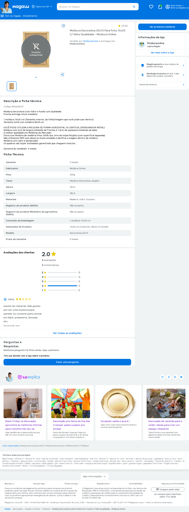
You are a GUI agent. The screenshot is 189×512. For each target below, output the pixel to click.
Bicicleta (36, 463)
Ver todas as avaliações (67, 333)
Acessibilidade (135, 484)
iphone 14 (114, 459)
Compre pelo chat (170, 489)
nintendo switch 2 (163, 461)
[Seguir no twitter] (162, 377)
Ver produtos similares (162, 27)
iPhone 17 (19, 459)
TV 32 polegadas (54, 466)
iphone (5, 461)
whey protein (27, 461)
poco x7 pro (170, 459)
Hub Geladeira (81, 459)
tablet (28, 463)
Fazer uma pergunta (67, 362)
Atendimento (30, 16)
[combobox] (98, 6)
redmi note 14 (65, 463)
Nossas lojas (39, 484)
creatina (15, 461)
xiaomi (139, 461)
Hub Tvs (93, 459)
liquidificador (115, 463)
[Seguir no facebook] (168, 377)
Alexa (24, 466)
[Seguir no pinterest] (181, 377)
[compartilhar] (62, 74)
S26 (38, 459)
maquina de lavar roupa (96, 463)
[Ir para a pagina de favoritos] (151, 6)
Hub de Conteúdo (50, 459)
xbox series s (128, 461)
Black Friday (7, 459)
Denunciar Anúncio (148, 85)
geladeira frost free (152, 463)
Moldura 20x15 (72, 446)
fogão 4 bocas (170, 463)
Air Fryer (130, 459)
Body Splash (47, 463)
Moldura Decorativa (55, 446)
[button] (134, 7)
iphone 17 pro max (63, 461)
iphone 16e (115, 461)
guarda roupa (135, 463)
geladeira (158, 459)
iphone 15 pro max (82, 461)
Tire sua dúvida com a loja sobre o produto (26, 356)
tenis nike (78, 463)
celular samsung (100, 461)
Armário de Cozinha (11, 466)
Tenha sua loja (71, 484)
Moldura (85, 446)
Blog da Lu (9, 484)
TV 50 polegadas (37, 466)
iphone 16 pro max (144, 459)
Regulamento (103, 484)
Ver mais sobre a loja (162, 52)
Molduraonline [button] (90, 41)
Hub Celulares (66, 459)
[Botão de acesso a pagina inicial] (14, 6)
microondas (40, 461)
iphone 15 (103, 459)
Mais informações (92, 476)
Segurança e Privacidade (173, 484)
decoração (18, 509)
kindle (50, 461)
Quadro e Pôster (32, 509)
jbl (56, 463)
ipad (125, 463)
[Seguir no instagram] (174, 377)
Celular (177, 461)
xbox (180, 459)
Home (7, 509)
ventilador (149, 461)
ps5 (122, 459)
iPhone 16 (30, 459)
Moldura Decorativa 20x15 (32, 446)
